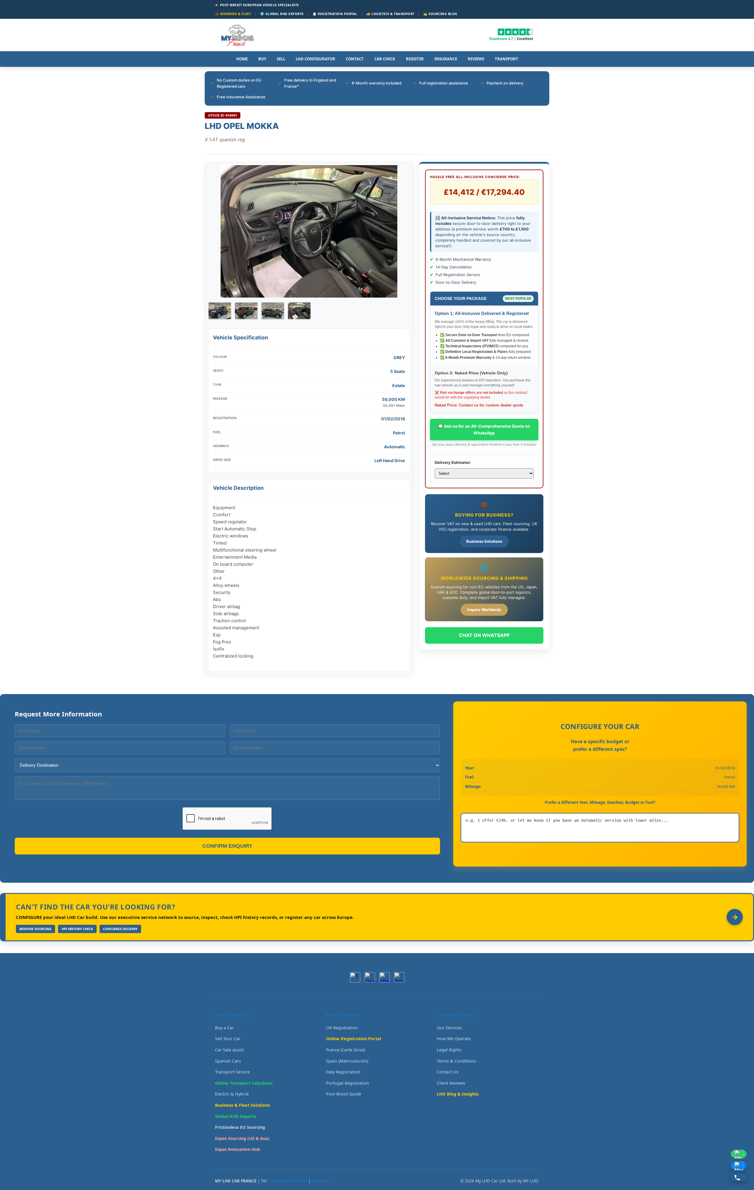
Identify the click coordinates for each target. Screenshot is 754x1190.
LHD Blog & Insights (458, 1094)
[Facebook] (370, 977)
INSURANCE (445, 59)
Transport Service (232, 1072)
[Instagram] (399, 977)
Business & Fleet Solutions (242, 1105)
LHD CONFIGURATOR (315, 59)
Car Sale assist (229, 1050)
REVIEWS (476, 59)
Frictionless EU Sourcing (240, 1127)
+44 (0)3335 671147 (288, 1181)
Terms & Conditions (456, 1061)
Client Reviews (451, 1083)
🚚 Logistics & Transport (390, 13)
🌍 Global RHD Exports (282, 13)
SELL (281, 59)
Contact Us (448, 1072)
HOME (242, 59)
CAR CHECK (384, 59)
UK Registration (342, 1027)
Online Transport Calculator (244, 1083)
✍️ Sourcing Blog (440, 13)
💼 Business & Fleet (233, 13)
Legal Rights (449, 1050)
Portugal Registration (347, 1083)
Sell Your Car (227, 1038)
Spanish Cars (228, 1061)
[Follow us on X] (355, 977)
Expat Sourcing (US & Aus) (242, 1138)
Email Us (320, 1181)
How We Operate (454, 1038)
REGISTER (415, 59)
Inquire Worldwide (484, 609)
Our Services (449, 1027)
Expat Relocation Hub (237, 1149)
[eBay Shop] (384, 977)
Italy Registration (343, 1072)
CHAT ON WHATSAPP (484, 635)
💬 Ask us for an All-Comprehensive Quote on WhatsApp (484, 429)
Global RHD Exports (235, 1116)
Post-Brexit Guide (343, 1094)
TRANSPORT (506, 59)
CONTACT (355, 59)
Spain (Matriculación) (347, 1061)
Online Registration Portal (353, 1038)
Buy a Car (224, 1027)
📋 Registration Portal (334, 13)
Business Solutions (484, 541)
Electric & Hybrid (232, 1094)
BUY (262, 59)
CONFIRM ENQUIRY (227, 846)
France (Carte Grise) (345, 1050)
